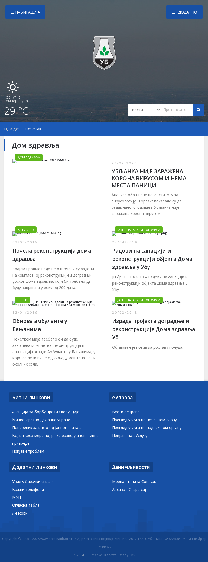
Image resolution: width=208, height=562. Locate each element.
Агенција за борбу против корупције (45, 411)
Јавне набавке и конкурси (139, 230)
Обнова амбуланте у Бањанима (39, 325)
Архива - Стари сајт (130, 489)
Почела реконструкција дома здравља (51, 254)
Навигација (27, 12)
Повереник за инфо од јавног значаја (47, 427)
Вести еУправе (126, 411)
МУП (16, 497)
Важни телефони (28, 489)
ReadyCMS (127, 555)
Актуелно (26, 230)
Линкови (20, 513)
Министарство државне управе (41, 419)
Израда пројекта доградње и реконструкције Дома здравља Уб (153, 329)
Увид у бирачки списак (33, 481)
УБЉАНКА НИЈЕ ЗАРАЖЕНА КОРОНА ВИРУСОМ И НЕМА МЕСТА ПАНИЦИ (149, 178)
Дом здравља (29, 157)
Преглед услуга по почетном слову (144, 419)
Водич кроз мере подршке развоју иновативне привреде (55, 439)
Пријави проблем (28, 451)
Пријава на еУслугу (129, 435)
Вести (22, 300)
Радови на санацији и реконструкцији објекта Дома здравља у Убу (152, 259)
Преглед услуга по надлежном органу (146, 427)
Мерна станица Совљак (134, 481)
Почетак (33, 128)
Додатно (187, 12)
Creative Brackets (102, 555)
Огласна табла (26, 505)
